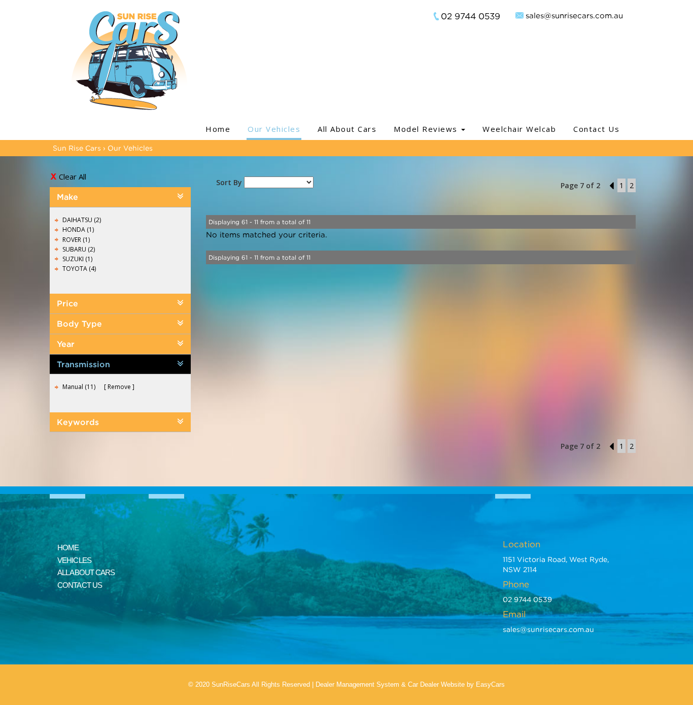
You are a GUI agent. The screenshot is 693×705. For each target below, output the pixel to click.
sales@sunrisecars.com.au (574, 15)
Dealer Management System (357, 684)
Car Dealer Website (436, 684)
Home (217, 129)
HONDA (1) (78, 229)
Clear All (72, 176)
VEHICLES (74, 560)
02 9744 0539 (470, 16)
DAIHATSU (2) (81, 220)
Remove (119, 386)
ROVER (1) (76, 239)
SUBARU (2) (78, 249)
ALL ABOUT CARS (86, 572)
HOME (68, 547)
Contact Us (596, 129)
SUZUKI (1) (77, 259)
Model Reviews (427, 129)
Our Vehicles (274, 129)
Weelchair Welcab (519, 129)
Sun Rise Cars (77, 148)
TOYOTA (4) (79, 268)
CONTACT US (79, 585)
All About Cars (347, 129)
